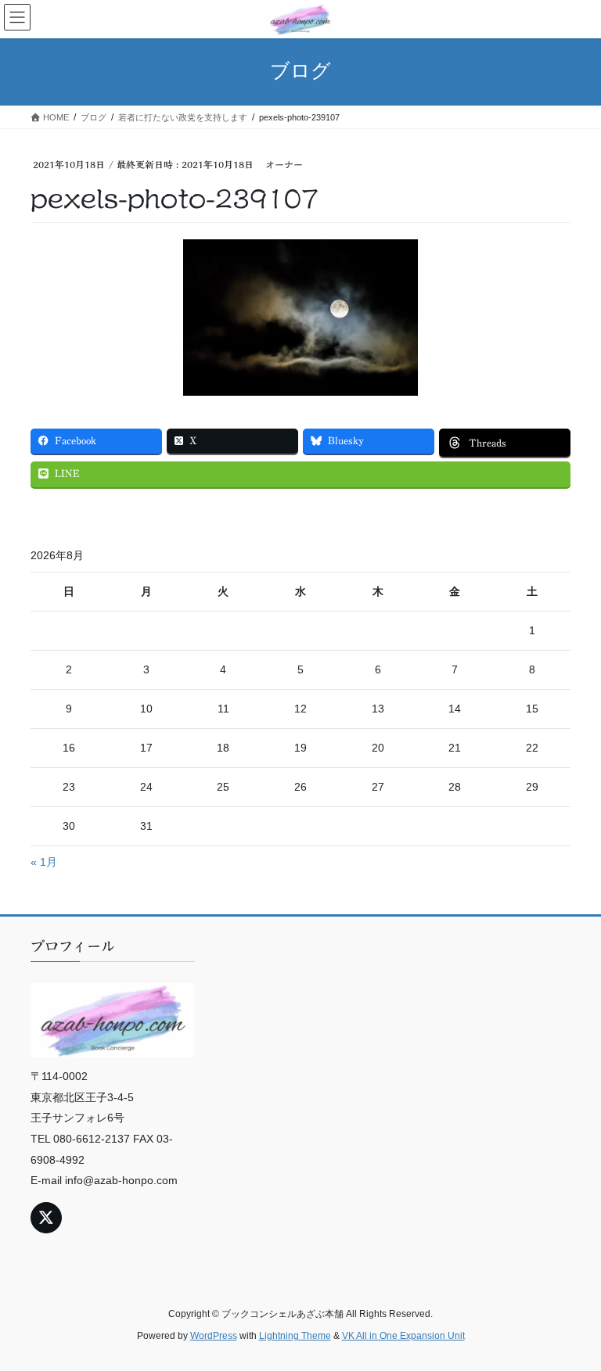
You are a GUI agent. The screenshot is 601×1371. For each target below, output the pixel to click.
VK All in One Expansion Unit (403, 1335)
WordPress (213, 1335)
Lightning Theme (295, 1335)
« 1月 (44, 862)
